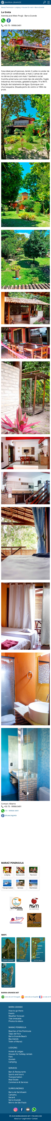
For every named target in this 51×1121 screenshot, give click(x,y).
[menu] (48, 2)
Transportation (15, 1077)
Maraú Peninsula (7, 7)
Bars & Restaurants (17, 1071)
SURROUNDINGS (16, 1088)
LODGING (13, 1047)
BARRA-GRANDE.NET (10, 992)
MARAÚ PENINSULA (17, 1027)
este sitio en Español (31, 997)
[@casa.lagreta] (9, 22)
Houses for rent (27, 7)
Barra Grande (39, 7)
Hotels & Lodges (16, 1051)
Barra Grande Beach (18, 1036)
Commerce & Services (18, 1082)
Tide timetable (15, 1018)
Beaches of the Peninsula (20, 1031)
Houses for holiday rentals (20, 1054)
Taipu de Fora (15, 1033)
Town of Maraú (15, 1041)
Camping (13, 1062)
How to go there (16, 1010)
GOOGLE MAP (8, 986)
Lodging (18, 7)
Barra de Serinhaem (17, 1092)
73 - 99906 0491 (12, 810)
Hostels (12, 1059)
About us (17, 1119)
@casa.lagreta (10, 815)
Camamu (13, 1094)
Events (11, 1013)
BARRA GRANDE (16, 1007)
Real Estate (13, 1079)
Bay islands (14, 1039)
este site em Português (12, 997)
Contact (35, 1119)
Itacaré (12, 1097)
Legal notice (26, 1119)
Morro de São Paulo (17, 1102)
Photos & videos (16, 1021)
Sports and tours (16, 1074)
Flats (11, 1056)
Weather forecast (16, 1016)
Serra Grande (15, 1100)
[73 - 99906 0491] (3, 22)
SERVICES (13, 1068)
